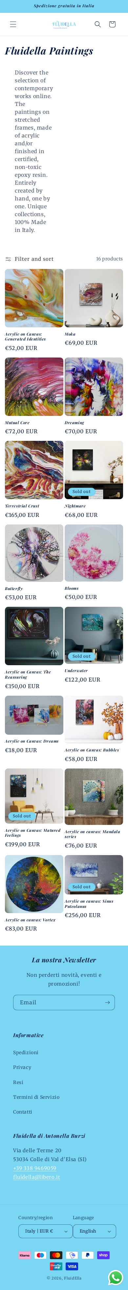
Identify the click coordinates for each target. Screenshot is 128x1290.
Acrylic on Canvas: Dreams (32, 741)
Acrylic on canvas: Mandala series (92, 834)
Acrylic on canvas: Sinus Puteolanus (89, 904)
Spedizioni (26, 1052)
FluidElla (72, 1278)
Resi (18, 1082)
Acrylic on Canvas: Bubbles (92, 749)
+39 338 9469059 (34, 1168)
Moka (70, 334)
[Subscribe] (107, 1002)
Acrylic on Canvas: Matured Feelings (33, 833)
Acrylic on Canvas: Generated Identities (25, 337)
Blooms (72, 588)
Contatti (22, 1112)
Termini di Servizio (36, 1097)
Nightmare (75, 505)
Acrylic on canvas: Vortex (30, 919)
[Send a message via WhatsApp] (116, 1278)
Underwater (76, 670)
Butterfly (14, 588)
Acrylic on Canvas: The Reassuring (28, 674)
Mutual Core (17, 422)
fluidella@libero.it (36, 1177)
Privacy (22, 1067)
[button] (13, 24)
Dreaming (74, 422)
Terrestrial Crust (22, 505)
